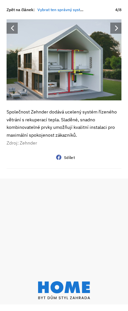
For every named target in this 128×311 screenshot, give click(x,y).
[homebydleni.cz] (64, 290)
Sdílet (69, 157)
